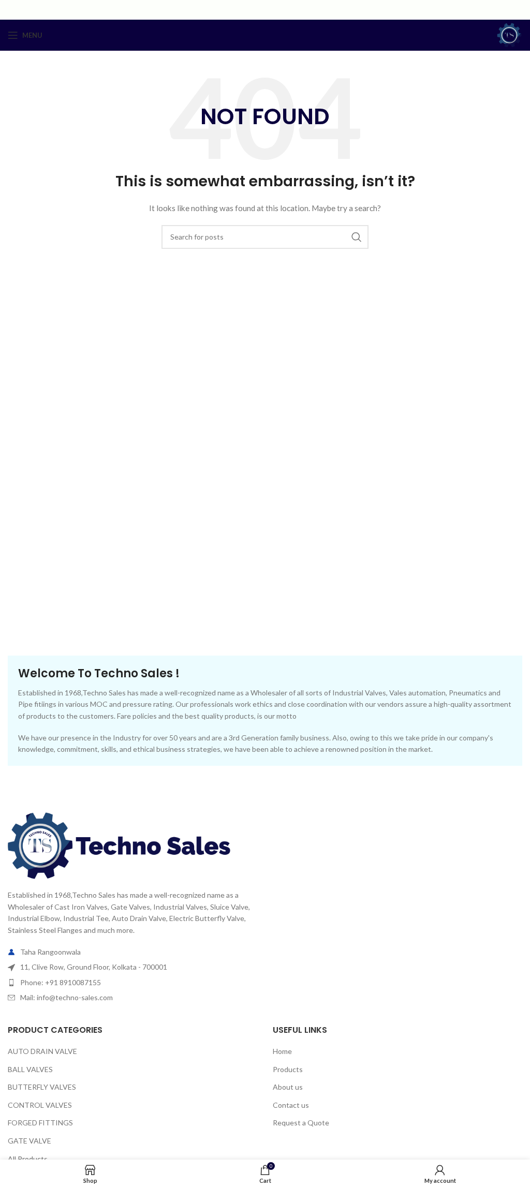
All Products (28, 1158)
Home (282, 1051)
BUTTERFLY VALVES (42, 1086)
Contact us (291, 1105)
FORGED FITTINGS (40, 1122)
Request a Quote (301, 1122)
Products (288, 1069)
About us (288, 1086)
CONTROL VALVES (40, 1105)
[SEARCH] (357, 237)
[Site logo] (509, 34)
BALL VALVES (30, 1069)
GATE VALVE (29, 1140)
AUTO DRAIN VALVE (42, 1051)
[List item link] (132, 982)
